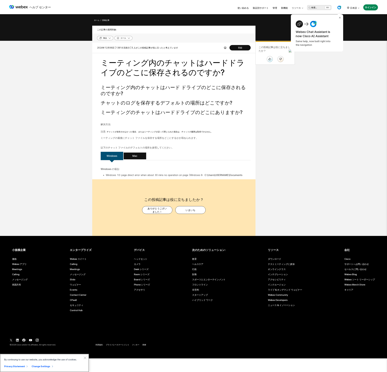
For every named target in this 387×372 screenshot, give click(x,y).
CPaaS (73, 300)
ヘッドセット (140, 259)
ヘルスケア (197, 264)
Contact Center (78, 295)
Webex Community (278, 295)
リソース (296, 7)
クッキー (135, 345)
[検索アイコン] (310, 8)
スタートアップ (200, 295)
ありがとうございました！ (157, 210)
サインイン (370, 7)
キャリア (348, 290)
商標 (144, 345)
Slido (72, 280)
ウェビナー (75, 285)
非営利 (195, 290)
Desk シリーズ (141, 269)
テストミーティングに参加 (281, 264)
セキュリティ (76, 305)
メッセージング (20, 280)
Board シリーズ (142, 280)
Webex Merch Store (354, 285)
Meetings (17, 269)
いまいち (190, 210)
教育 (194, 259)
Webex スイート (78, 259)
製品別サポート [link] (261, 7)
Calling (16, 274)
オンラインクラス (277, 269)
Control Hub (76, 310)
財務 (194, 274)
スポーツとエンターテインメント (209, 280)
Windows (112, 155)
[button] (339, 7)
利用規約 (99, 345)
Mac (134, 155)
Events (73, 290)
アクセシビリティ (277, 280)
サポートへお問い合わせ (356, 264)
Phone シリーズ (142, 285)
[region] (44, 363)
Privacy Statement (14, 366)
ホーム (96, 20)
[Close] (84, 357)
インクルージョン (277, 285)
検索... (314, 7)
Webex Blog (350, 274)
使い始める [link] (243, 7)
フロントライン (200, 285)
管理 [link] (275, 7)
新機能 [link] (284, 7)
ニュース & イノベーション (281, 305)
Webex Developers (278, 300)
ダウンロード (274, 259)
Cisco (347, 259)
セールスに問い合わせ (355, 269)
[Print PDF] (225, 47)
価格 (14, 259)
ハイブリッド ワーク (202, 300)
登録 (240, 47)
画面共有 (16, 285)
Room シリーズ (141, 274)
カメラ (137, 264)
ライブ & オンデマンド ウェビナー (285, 290)
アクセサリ (139, 290)
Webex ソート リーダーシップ (359, 280)
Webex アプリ (19, 264)
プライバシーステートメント (117, 345)
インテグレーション (278, 274)
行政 (194, 269)
